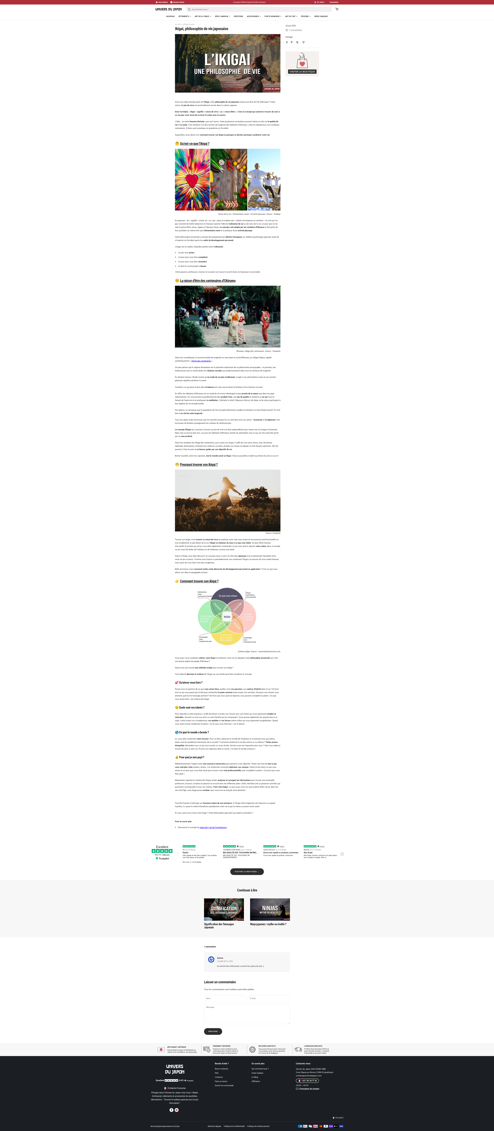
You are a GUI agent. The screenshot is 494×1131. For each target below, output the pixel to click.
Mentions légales (214, 1126)
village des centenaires (201, 361)
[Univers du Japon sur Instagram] (177, 1110)
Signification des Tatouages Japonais (219, 925)
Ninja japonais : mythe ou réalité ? (268, 924)
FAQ (216, 1073)
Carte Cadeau (257, 1073)
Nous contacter (221, 1069)
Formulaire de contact (309, 1089)
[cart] (336, 9)
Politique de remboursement (258, 1126)
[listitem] (287, 42)
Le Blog (255, 1077)
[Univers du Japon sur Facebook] (171, 1110)
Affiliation (256, 1081)
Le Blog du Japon (188, 24)
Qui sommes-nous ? (260, 1069)
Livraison (219, 1077)
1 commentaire (295, 30)
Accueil (177, 24)
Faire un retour (221, 1081)
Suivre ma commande (224, 1085)
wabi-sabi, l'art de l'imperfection (213, 827)
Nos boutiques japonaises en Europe (165, 1126)
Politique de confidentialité (234, 1126)
